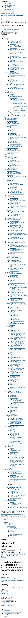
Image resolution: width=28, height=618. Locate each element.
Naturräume (12, 60)
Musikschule (13, 167)
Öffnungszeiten (13, 69)
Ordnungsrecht (13, 408)
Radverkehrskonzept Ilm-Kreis (17, 211)
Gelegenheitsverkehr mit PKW (17, 476)
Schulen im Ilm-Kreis (12, 157)
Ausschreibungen (14, 80)
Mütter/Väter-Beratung (15, 376)
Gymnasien (12, 162)
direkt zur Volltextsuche (9, 5)
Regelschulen (13, 160)
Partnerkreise (13, 44)
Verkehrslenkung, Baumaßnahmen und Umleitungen (18, 479)
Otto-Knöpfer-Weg (14, 203)
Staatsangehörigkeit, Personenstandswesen (15, 405)
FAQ (11, 130)
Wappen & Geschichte (15, 41)
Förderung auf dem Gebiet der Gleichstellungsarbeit (17, 293)
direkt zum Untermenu (9, 7)
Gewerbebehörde (14, 395)
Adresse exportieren (5, 604)
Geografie (9, 54)
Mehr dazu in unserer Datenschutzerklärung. (12, 15)
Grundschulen (13, 158)
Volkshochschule (14, 168)
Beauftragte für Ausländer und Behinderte (16, 283)
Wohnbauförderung (14, 271)
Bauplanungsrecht (14, 275)
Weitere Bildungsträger (12, 169)
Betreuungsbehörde (14, 434)
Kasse (8, 385)
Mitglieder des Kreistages (16, 112)
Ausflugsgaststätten (14, 237)
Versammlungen (13, 410)
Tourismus (6, 179)
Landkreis (6, 38)
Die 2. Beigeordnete (14, 67)
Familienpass (13, 377)
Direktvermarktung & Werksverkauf (18, 231)
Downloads (12, 253)
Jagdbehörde (13, 491)
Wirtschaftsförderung (11, 119)
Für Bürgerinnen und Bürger (16, 503)
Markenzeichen (13, 125)
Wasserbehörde (13, 454)
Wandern (9, 195)
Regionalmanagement (12, 121)
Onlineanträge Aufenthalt (18, 402)
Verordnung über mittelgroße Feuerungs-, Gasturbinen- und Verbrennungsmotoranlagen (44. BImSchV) (17, 460)
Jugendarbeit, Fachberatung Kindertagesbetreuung (16, 363)
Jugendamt (9, 354)
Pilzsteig (12, 207)
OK (2, 18)
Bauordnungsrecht (14, 277)
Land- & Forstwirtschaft (15, 46)
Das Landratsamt (11, 63)
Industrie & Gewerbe (14, 45)
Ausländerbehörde (14, 398)
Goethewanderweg (14, 199)
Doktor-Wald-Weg (14, 198)
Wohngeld (12, 445)
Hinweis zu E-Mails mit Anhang (11, 613)
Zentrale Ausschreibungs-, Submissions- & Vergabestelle (17, 424)
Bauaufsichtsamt (10, 272)
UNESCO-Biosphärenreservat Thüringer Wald (17, 223)
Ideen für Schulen (14, 215)
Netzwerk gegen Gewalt (15, 300)
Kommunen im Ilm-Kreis (15, 42)
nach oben (6, 605)
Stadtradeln (12, 212)
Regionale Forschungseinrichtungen (18, 176)
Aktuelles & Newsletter (12, 118)
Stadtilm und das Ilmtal (15, 191)
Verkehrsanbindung (14, 56)
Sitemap (5, 616)
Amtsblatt (12, 79)
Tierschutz (12, 494)
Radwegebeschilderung (15, 217)
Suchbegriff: (3, 549)
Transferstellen (13, 177)
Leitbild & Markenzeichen (13, 123)
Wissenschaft (10, 175)
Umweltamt (9, 446)
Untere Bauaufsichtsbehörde (16, 273)
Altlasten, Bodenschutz (15, 450)
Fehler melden (7, 610)
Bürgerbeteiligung (14, 98)
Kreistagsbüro (13, 311)
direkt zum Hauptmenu (9, 6)
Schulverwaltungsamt (12, 426)
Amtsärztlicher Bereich (15, 330)
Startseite (3, 516)
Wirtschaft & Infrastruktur (16, 310)
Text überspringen (5, 577)
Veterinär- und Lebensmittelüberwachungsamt (14, 486)
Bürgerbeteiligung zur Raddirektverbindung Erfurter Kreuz (20, 103)
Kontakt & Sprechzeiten (15, 392)
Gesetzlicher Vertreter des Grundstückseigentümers (16, 421)
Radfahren (9, 210)
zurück (2, 605)
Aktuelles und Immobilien (16, 258)
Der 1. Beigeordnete (14, 65)
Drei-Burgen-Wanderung (15, 202)
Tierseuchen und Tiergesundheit (17, 495)
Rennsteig (12, 196)
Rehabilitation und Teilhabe (16, 444)
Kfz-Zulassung (13, 472)
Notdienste (12, 77)
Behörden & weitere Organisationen (15, 84)
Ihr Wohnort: (4, 552)
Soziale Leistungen (14, 435)
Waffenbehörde (13, 396)
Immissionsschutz (14, 452)
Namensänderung (14, 407)
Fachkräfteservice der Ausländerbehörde (18, 400)
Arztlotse (12, 329)
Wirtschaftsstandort (11, 133)
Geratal (11, 188)
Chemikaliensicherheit (15, 456)
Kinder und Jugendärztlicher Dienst (18, 344)
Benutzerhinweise (14, 149)
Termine (11, 114)
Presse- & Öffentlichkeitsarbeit (17, 323)
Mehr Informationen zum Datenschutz (10, 26)
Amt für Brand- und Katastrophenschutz (16, 242)
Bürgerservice (10, 92)
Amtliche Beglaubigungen (16, 418)
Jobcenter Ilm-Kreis (11, 500)
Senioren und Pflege (14, 433)
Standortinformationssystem (13, 150)
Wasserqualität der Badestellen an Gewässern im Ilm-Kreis (17, 348)
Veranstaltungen (10, 180)
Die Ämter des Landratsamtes (17, 68)
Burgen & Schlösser (14, 221)
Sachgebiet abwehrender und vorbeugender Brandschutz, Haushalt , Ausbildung (18, 247)
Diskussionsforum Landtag (19, 110)
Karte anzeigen (4, 593)
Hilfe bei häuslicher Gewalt (16, 298)
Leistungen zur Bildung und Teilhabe (18, 507)
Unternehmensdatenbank (12, 148)
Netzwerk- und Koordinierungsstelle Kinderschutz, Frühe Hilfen (18, 369)
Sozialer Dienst (13, 358)
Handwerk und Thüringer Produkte (15, 227)
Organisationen (13, 87)
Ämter (5, 241)
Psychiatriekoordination (15, 342)
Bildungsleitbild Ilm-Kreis (16, 172)
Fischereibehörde (14, 492)
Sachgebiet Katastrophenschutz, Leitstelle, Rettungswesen (17, 250)
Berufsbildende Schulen (15, 165)
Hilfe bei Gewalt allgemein (16, 299)
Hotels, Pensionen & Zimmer (16, 238)
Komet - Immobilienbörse (13, 152)
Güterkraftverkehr (14, 477)
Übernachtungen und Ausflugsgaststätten (16, 233)
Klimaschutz (12, 312)
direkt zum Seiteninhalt (9, 9)
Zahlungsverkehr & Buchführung (17, 387)
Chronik (11, 127)
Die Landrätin (13, 64)
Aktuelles (12, 244)
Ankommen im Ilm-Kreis (15, 144)
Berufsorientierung (14, 142)
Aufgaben (12, 94)
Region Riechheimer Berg (16, 192)
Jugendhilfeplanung (14, 365)
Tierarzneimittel (13, 496)
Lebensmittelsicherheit (15, 489)
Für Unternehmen (14, 504)
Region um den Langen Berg (16, 190)
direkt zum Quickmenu (9, 3)
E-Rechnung (13, 262)
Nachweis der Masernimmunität (17, 337)
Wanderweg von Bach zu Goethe (17, 200)
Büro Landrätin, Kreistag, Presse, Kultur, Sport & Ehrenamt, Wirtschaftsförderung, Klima (16, 305)
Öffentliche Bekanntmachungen (17, 75)
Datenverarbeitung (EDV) (16, 261)
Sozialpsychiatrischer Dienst (16, 341)
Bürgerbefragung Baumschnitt (20, 108)
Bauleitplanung (13, 276)
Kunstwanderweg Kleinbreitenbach (18, 206)
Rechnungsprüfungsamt (12, 415)
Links (11, 254)
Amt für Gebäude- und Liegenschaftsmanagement (13, 256)
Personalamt (9, 412)
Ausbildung (12, 414)
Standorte (12, 71)
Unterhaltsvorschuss (14, 361)
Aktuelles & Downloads (15, 431)
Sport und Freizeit (11, 218)
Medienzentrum (13, 267)
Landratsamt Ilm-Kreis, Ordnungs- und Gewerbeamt (13, 587)
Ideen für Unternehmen (15, 214)
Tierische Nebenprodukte (15, 498)
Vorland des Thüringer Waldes (17, 194)
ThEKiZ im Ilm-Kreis (15, 375)
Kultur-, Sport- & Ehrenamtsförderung (14, 308)
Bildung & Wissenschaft (7, 155)
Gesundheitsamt (10, 326)
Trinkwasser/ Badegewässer (16, 335)
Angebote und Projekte (15, 379)
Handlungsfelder (16, 317)
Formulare (12, 95)
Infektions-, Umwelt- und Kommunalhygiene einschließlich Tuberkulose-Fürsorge (17, 333)
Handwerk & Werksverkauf (16, 230)
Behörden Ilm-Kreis (14, 85)
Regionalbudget (13, 122)
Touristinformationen (11, 240)
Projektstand (12, 129)
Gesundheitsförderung (15, 338)
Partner (14, 322)
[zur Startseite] (2, 19)
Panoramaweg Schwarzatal (16, 208)
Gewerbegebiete (13, 134)
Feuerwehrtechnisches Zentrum (17, 252)
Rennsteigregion (13, 187)
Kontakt (5, 614)
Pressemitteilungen (14, 131)
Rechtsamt (9, 417)
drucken (11, 605)
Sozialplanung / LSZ (14, 367)
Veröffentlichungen (11, 72)
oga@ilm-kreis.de (8, 600)
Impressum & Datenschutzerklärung (12, 612)
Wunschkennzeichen (17, 473)
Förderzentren (13, 164)
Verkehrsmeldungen (14, 73)
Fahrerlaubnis (13, 475)
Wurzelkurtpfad (13, 204)
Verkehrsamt (9, 469)
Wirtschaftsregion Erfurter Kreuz (17, 135)
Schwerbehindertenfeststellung (17, 439)
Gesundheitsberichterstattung (16, 339)
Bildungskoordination (12, 171)
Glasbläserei (12, 229)
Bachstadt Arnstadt (14, 183)
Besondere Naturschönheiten (16, 61)
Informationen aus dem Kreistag (17, 115)
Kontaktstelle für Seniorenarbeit (17, 302)
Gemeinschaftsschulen (15, 161)
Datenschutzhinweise (15, 381)
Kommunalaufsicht (11, 389)
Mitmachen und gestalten (18, 321)
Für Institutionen (13, 506)
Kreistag (9, 111)
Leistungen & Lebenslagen (16, 96)
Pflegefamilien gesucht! (15, 357)
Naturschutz (12, 453)
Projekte (14, 318)
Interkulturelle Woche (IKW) (16, 285)
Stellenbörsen (13, 141)
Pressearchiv (12, 76)
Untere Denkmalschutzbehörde (17, 279)
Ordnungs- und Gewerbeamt (13, 391)
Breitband (9, 126)
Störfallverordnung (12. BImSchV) (18, 457)
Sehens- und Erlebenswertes (13, 219)
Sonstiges (12, 91)
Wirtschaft (6, 117)
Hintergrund (15, 315)
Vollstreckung (13, 388)
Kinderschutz (13, 371)
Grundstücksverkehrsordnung (17, 419)
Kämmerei (9, 383)
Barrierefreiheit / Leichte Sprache (11, 29)
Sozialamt (9, 430)
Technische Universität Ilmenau (14, 173)
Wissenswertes (10, 40)
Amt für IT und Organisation (13, 260)
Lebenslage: (3, 551)
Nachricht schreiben (5, 602)
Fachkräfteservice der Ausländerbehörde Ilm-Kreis (16, 146)
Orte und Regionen (11, 181)
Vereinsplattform (13, 48)
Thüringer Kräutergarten (15, 225)
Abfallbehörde (13, 449)
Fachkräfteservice (11, 140)
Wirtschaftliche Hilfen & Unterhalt (18, 360)
